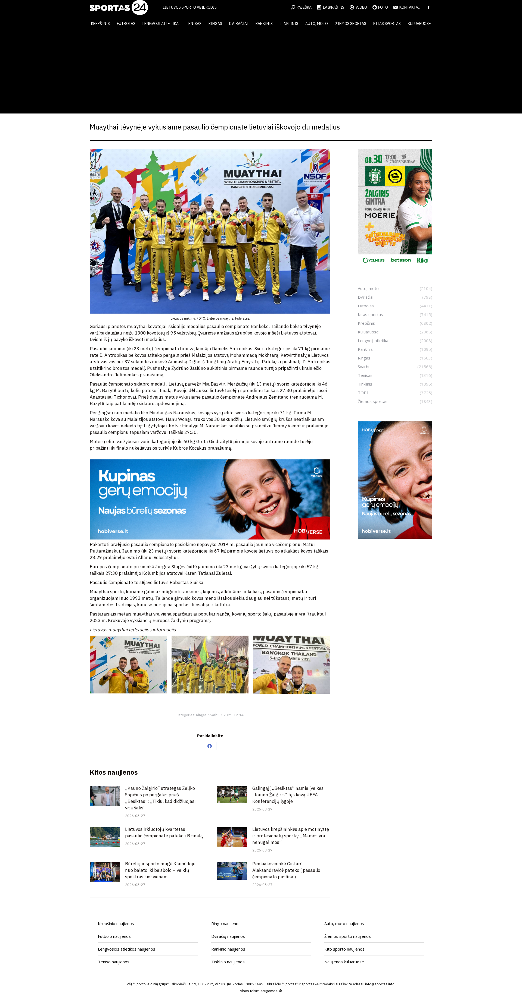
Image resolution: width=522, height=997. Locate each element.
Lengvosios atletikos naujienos (126, 949)
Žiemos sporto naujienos (347, 936)
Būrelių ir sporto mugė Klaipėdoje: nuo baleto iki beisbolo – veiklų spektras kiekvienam (161, 870)
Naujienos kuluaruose (344, 961)
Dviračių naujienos (228, 936)
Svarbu (213, 715)
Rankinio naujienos (228, 949)
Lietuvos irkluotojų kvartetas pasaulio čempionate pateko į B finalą (164, 832)
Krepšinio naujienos (116, 923)
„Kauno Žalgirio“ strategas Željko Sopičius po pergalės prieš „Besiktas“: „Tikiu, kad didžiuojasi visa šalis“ (160, 798)
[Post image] (105, 796)
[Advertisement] (261, 73)
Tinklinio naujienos (228, 961)
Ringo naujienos (226, 923)
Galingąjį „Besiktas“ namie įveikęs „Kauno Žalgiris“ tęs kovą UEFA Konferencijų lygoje (288, 794)
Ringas (201, 715)
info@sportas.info (379, 984)
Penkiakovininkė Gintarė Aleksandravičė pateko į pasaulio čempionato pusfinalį (286, 870)
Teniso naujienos (113, 961)
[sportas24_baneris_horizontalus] (210, 538)
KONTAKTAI (409, 7)
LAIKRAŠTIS (333, 7)
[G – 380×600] (395, 264)
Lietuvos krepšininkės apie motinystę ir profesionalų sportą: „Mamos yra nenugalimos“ (290, 835)
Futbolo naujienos (114, 936)
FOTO (383, 7)
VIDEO (361, 7)
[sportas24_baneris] (395, 537)
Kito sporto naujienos (344, 949)
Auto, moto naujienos (344, 923)
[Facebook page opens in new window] (428, 7)
